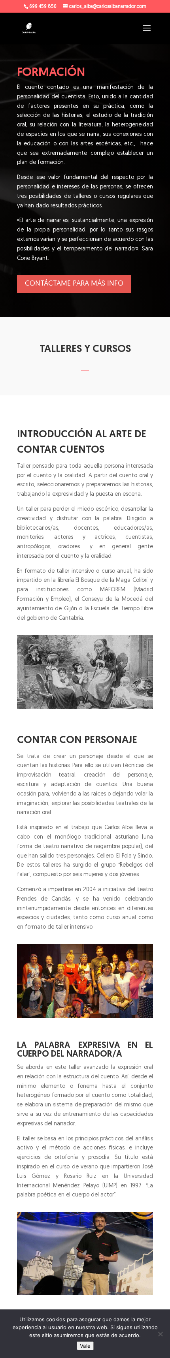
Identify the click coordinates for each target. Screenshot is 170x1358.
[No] (160, 1334)
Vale (85, 1346)
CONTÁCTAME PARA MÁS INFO (74, 284)
